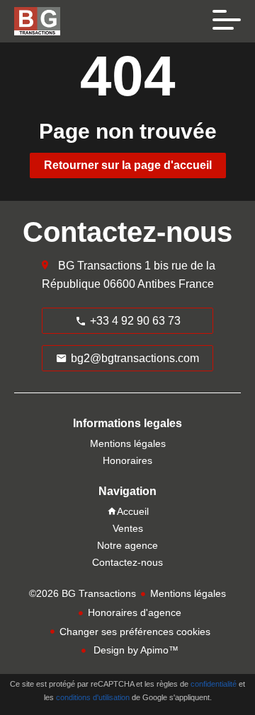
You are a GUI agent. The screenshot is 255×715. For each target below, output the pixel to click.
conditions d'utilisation (93, 697)
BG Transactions (100, 266)
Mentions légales (188, 593)
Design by (134, 650)
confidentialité (214, 684)
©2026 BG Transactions (82, 593)
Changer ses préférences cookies (135, 631)
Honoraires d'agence (134, 612)
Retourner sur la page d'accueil (128, 165)
